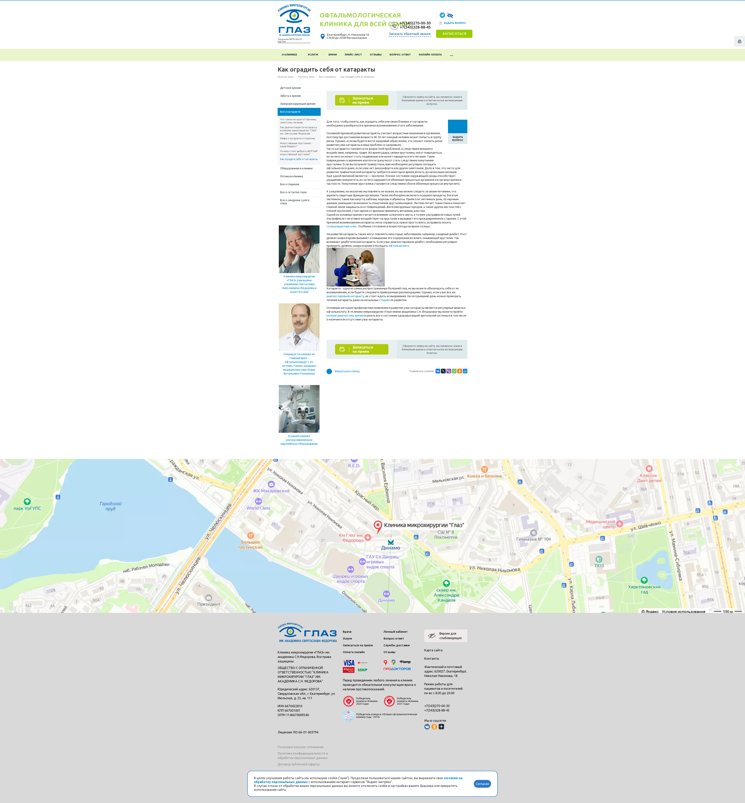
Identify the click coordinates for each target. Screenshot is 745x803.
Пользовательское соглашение (301, 747)
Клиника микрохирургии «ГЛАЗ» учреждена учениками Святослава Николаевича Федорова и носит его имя (299, 284)
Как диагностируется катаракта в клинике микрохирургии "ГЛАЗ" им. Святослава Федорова (298, 130)
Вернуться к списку (347, 371)
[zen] (441, 726)
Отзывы (376, 54)
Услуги (313, 54)
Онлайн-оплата (430, 54)
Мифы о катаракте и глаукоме (297, 138)
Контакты (431, 658)
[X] (443, 371)
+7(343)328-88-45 (415, 27)
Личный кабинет (396, 631)
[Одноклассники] (459, 371)
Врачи (332, 54)
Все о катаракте (290, 111)
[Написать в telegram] (442, 14)
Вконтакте (427, 726)
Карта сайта (433, 650)
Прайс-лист (353, 54)
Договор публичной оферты (299, 764)
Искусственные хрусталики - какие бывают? (296, 145)
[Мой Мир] (465, 371)
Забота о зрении (290, 95)
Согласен (482, 784)
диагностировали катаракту (345, 296)
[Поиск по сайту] (462, 55)
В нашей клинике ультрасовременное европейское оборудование (299, 439)
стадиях (384, 300)
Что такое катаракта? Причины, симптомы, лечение (298, 121)
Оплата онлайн (354, 652)
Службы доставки (397, 645)
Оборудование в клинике (296, 168)
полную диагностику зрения (345, 315)
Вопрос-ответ (400, 54)
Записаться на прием (358, 645)
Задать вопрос (455, 23)
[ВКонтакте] (438, 371)
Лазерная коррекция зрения (297, 103)
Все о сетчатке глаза (293, 192)
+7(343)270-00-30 (415, 23)
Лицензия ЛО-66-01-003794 (298, 732)
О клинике (290, 54)
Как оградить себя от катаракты (299, 159)
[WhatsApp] (454, 371)
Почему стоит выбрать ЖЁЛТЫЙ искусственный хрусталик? (298, 153)
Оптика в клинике (291, 176)
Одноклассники (434, 726)
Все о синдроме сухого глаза (294, 202)
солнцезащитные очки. (342, 226)
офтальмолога (399, 245)
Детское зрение (290, 87)
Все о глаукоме (289, 184)
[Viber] (448, 371)
